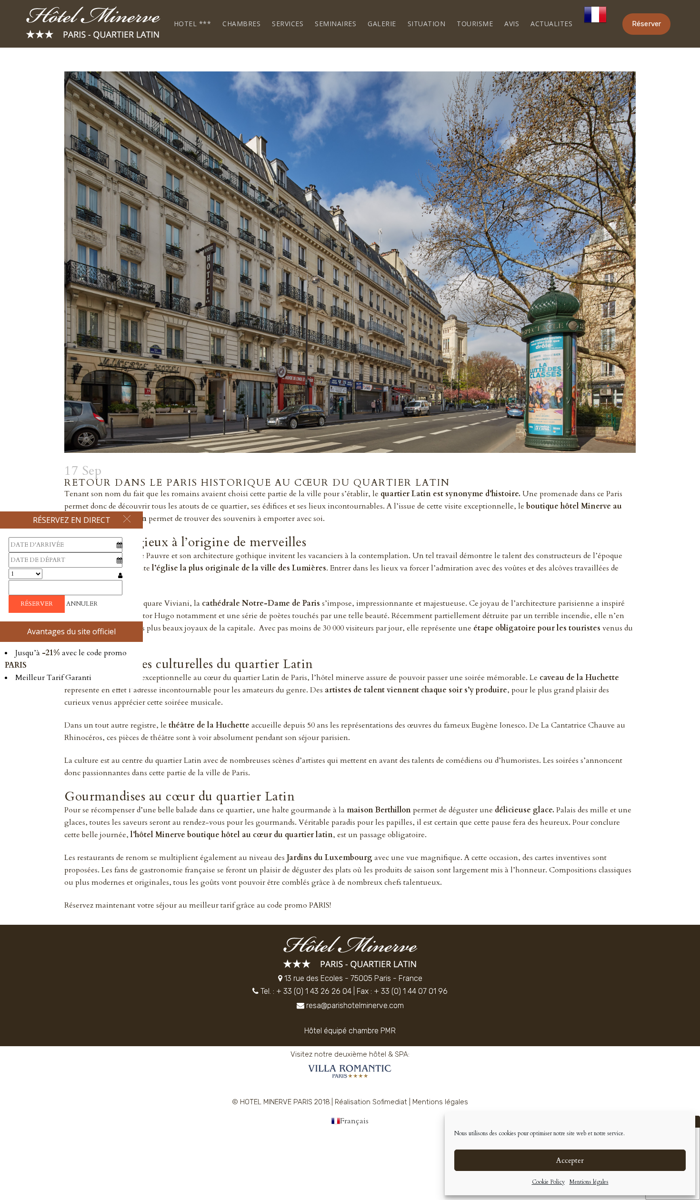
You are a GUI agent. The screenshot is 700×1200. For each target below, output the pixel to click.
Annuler (82, 604)
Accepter (570, 1160)
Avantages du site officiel (71, 631)
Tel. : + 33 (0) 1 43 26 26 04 (305, 991)
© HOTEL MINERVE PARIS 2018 (281, 1102)
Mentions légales (589, 1182)
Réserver (646, 24)
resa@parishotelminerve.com (355, 1005)
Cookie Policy (548, 1182)
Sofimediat (389, 1102)
